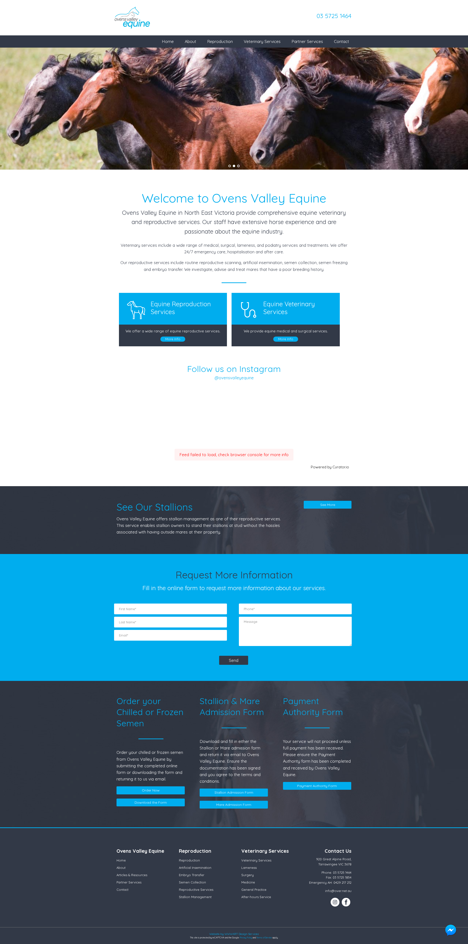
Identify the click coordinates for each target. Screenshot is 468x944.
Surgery (247, 875)
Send (233, 660)
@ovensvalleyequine (234, 377)
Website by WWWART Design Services (234, 934)
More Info (172, 339)
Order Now (151, 790)
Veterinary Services (262, 41)
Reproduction (220, 41)
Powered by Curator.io (330, 467)
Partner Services (307, 41)
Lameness (249, 868)
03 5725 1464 (334, 16)
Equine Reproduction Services (181, 308)
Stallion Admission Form (233, 792)
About (190, 41)
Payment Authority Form (317, 786)
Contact (341, 41)
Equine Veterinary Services (289, 308)
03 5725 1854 (342, 877)
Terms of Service (264, 937)
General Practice (253, 890)
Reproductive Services (196, 890)
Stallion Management (195, 897)
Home (168, 41)
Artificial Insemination (195, 868)
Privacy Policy (246, 937)
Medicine (248, 882)
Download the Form (151, 802)
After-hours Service (256, 897)
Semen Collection (192, 882)
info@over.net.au (338, 891)
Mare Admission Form (233, 804)
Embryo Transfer (191, 875)
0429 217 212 (342, 882)
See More (327, 505)
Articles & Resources (132, 875)
